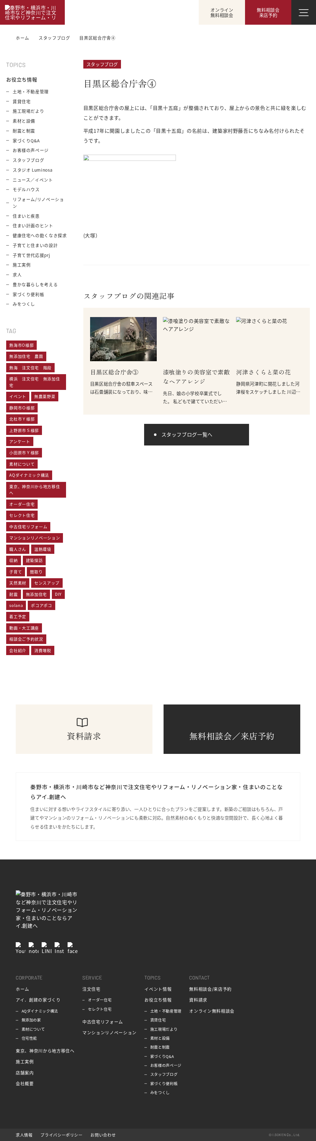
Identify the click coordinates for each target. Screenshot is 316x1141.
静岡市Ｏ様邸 (22, 408)
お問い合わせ (103, 1135)
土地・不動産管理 (31, 91)
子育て (15, 572)
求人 (17, 274)
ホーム (22, 989)
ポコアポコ (41, 605)
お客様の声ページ (31, 150)
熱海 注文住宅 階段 (30, 367)
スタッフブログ (102, 64)
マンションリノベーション (34, 538)
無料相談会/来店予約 (210, 989)
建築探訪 (34, 560)
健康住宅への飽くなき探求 (40, 235)
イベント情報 (158, 989)
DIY (58, 594)
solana (16, 605)
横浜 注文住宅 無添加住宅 (34, 382)
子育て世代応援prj (31, 255)
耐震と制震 (24, 130)
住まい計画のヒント (33, 225)
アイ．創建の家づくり (38, 1000)
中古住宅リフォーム (28, 526)
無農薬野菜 (44, 396)
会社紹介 (17, 650)
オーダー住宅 (22, 504)
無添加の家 (31, 1020)
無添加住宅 (36, 594)
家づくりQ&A (26, 140)
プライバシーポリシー (61, 1135)
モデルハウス (26, 189)
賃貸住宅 (22, 101)
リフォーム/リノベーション (38, 202)
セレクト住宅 (22, 515)
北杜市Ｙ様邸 (22, 419)
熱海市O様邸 (21, 345)
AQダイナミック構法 (29, 475)
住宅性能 (29, 1038)
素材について (22, 464)
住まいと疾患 (26, 216)
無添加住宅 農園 (26, 356)
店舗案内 (25, 1072)
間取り (36, 572)
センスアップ (47, 583)
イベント (17, 396)
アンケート (19, 441)
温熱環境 (42, 549)
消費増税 (42, 650)
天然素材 (17, 583)
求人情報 (24, 1135)
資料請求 (198, 1000)
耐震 (13, 594)
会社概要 (25, 1083)
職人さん (17, 549)
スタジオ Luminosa (32, 170)
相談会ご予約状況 (26, 639)
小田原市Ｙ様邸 (24, 452)
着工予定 (17, 616)
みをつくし (24, 304)
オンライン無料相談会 (211, 1011)
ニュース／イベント (33, 180)
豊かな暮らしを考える (35, 284)
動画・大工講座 (24, 628)
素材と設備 (24, 121)
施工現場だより (28, 111)
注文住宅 (91, 989)
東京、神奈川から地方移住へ (34, 489)
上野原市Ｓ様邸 (24, 430)
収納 (13, 560)
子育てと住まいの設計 (35, 245)
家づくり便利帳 (28, 294)
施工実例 (22, 264)
